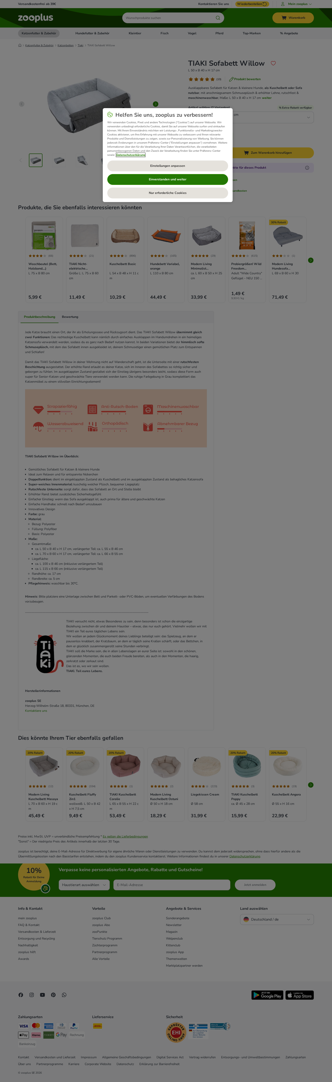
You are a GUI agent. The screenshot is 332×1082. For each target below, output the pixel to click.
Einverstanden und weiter (167, 179)
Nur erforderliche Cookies (168, 193)
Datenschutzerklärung (130, 155)
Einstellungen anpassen (167, 166)
